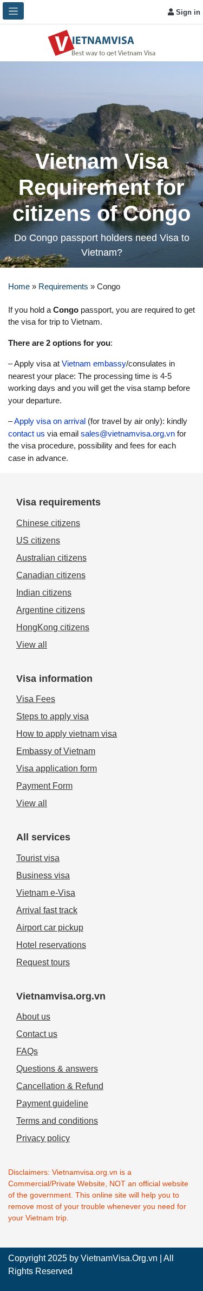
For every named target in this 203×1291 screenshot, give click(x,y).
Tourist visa (38, 858)
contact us (27, 433)
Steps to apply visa (52, 716)
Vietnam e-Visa (45, 892)
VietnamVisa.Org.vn (119, 1258)
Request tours (43, 962)
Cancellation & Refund (59, 1086)
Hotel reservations (51, 945)
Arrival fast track (46, 910)
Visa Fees (35, 699)
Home (19, 286)
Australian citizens (51, 557)
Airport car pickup (49, 927)
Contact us (36, 1034)
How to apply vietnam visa (66, 733)
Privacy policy (43, 1138)
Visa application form (56, 768)
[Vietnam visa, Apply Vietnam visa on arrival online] (102, 42)
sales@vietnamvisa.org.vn (128, 433)
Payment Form (44, 785)
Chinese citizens (48, 523)
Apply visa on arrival (50, 421)
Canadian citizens (51, 575)
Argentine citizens (50, 610)
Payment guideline (52, 1103)
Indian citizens (43, 592)
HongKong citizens (52, 627)
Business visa (43, 875)
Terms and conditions (57, 1120)
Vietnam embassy (93, 363)
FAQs (27, 1051)
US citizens (38, 540)
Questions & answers (57, 1068)
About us (33, 1016)
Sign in (187, 12)
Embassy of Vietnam (55, 751)
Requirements (63, 286)
